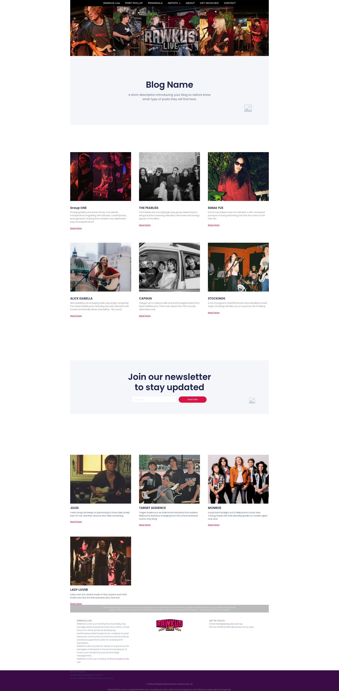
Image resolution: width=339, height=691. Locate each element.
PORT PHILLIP (134, 3)
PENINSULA (155, 3)
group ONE (78, 208)
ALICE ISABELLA (81, 298)
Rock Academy (117, 659)
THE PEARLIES (148, 208)
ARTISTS (173, 3)
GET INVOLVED (209, 3)
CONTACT (230, 3)
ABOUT (190, 3)
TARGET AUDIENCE (152, 508)
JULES (74, 508)
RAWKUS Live (111, 3)
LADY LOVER (79, 590)
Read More (76, 228)
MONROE (214, 508)
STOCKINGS (216, 298)
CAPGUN (145, 298)
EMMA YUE (215, 208)
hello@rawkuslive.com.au (229, 624)
